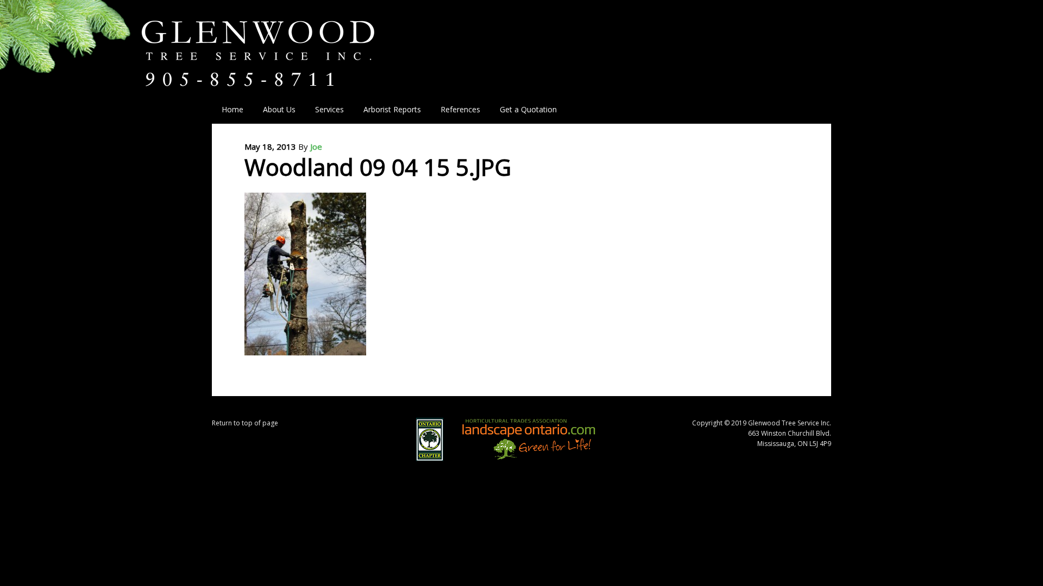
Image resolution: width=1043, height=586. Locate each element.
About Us (274, 109)
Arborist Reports (392, 109)
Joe (316, 146)
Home (232, 109)
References (460, 109)
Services (324, 109)
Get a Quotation (528, 109)
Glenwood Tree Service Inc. (278, 42)
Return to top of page (245, 423)
